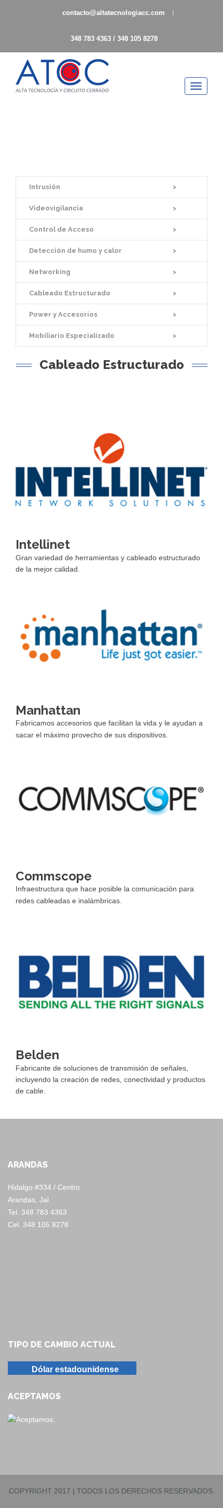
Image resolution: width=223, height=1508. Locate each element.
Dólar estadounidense (75, 1369)
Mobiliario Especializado (72, 335)
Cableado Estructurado (69, 293)
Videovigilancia (56, 208)
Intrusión (44, 187)
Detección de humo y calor (75, 250)
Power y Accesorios (63, 314)
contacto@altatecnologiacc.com (113, 13)
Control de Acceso (61, 229)
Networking (50, 272)
